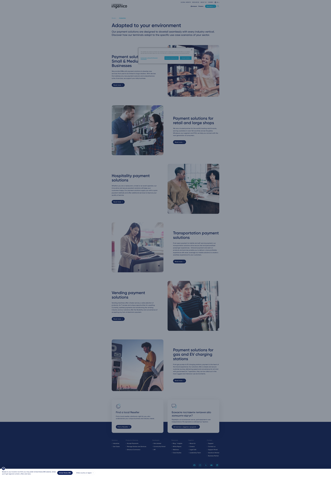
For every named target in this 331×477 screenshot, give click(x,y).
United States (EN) (65, 473)
